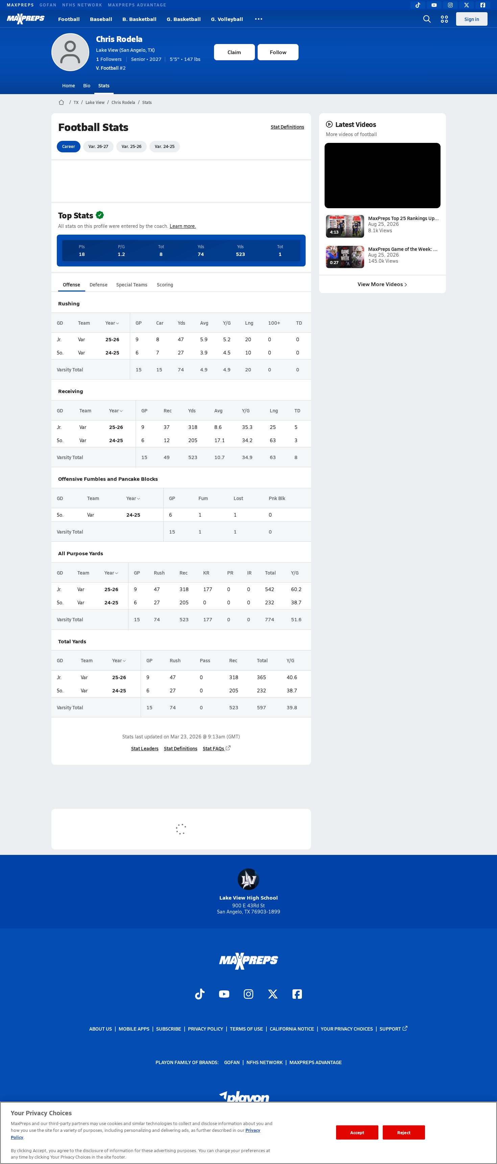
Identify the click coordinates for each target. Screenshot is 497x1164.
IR (249, 572)
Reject (403, 1132)
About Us (100, 1028)
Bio (86, 85)
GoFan (48, 4)
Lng (249, 323)
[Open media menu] (444, 19)
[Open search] (427, 19)
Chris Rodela (119, 39)
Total (270, 572)
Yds (181, 323)
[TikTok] (417, 5)
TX (76, 102)
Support (390, 1028)
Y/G (227, 323)
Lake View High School (248, 897)
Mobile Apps (134, 1028)
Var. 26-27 (98, 146)
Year (110, 323)
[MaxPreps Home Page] (61, 102)
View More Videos (380, 284)
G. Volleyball (227, 19)
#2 (111, 67)
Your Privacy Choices (347, 1029)
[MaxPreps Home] (26, 19)
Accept (357, 1132)
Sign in (472, 19)
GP (139, 323)
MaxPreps (20, 4)
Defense (99, 284)
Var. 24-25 (164, 146)
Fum (203, 498)
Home (68, 85)
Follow (278, 52)
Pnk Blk (277, 498)
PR (230, 572)
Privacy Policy (205, 1028)
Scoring (165, 284)
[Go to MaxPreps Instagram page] (248, 995)
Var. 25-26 (131, 146)
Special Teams (131, 284)
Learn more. (183, 226)
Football (69, 19)
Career (68, 146)
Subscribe (168, 1028)
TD (299, 323)
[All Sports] (258, 19)
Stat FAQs (213, 748)
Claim (234, 52)
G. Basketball (184, 19)
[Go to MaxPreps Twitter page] (272, 995)
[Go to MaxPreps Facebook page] (297, 995)
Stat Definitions (287, 126)
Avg (204, 323)
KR (206, 572)
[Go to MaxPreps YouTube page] (224, 995)
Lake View (95, 102)
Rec (168, 410)
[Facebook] (482, 5)
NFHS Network (82, 4)
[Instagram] (450, 5)
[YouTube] (434, 5)
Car (159, 323)
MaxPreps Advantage (137, 4)
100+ (274, 323)
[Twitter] (466, 5)
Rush (159, 572)
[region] (248, 1133)
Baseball (101, 19)
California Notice (292, 1028)
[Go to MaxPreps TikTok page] (199, 995)
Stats (104, 85)
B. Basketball (139, 19)
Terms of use (246, 1028)
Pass (205, 660)
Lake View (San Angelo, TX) (125, 50)
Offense (71, 284)
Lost (238, 498)
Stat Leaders (145, 748)
